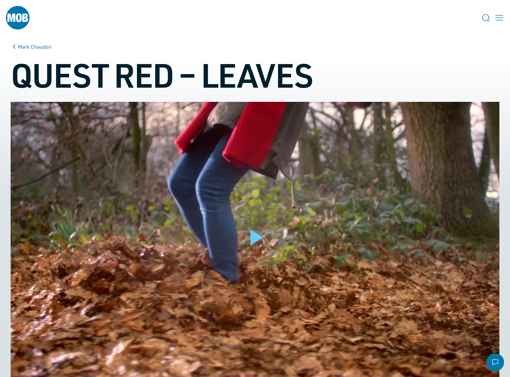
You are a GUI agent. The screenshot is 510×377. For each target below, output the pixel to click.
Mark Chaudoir (35, 46)
